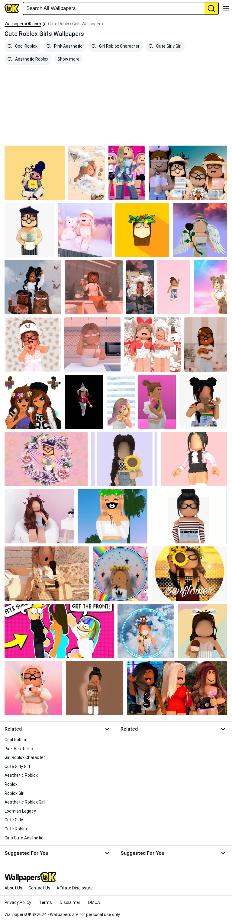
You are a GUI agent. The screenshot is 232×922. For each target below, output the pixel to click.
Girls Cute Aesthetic (24, 837)
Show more (68, 59)
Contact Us (39, 888)
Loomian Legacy (20, 811)
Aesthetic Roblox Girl (25, 802)
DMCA (94, 902)
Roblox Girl (14, 793)
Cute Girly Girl (168, 46)
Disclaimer (70, 902)
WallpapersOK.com (23, 23)
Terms (45, 902)
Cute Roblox (16, 828)
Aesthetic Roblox (31, 59)
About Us (13, 888)
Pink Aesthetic (67, 46)
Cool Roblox (25, 46)
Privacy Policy (18, 902)
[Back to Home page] (12, 8)
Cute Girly (14, 819)
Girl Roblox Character (119, 46)
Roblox (11, 784)
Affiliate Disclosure (74, 888)
